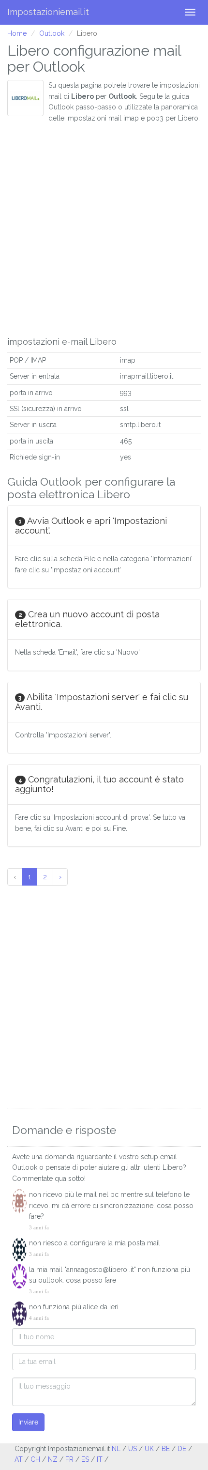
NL (116, 1449)
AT (19, 1459)
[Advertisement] (104, 227)
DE (182, 1449)
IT (100, 1459)
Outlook (51, 33)
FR (69, 1459)
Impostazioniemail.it (48, 12)
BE (166, 1449)
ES (85, 1459)
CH (35, 1459)
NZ (53, 1459)
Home (17, 33)
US (132, 1449)
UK (149, 1449)
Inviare (28, 1422)
